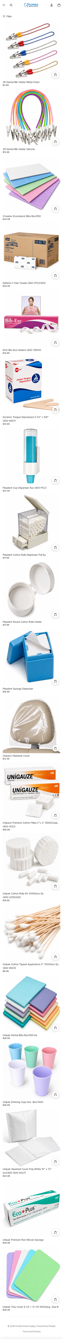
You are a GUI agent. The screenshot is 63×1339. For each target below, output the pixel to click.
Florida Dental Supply (25, 1326)
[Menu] (4, 5)
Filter (9, 16)
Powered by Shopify (46, 1326)
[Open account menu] (51, 5)
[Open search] (11, 5)
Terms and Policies (31, 1331)
